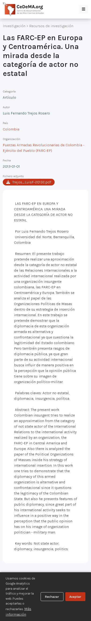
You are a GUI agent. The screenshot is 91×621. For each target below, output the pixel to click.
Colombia (11, 129)
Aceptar (75, 597)
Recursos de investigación (51, 26)
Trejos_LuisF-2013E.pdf (31, 182)
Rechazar (52, 597)
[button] (83, 9)
